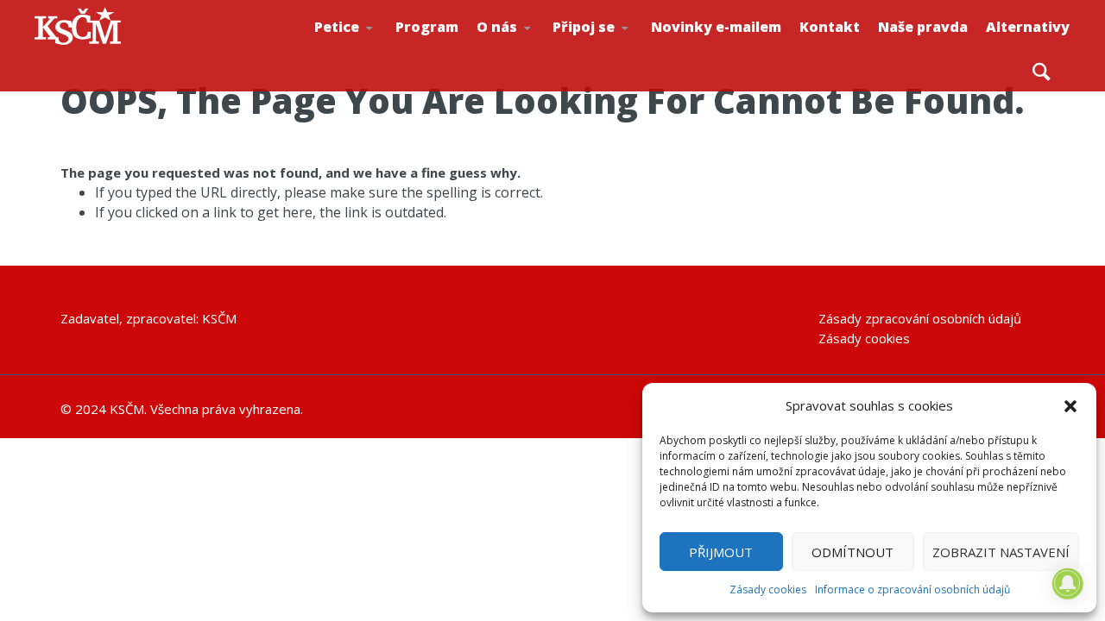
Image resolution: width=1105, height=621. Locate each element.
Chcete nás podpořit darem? (532, 47)
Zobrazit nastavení (1001, 552)
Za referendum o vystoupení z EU (372, 48)
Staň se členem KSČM (610, 52)
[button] (1070, 406)
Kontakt (829, 26)
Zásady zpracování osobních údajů (919, 318)
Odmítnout (852, 552)
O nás (497, 26)
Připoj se (583, 26)
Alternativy (1028, 26)
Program (426, 26)
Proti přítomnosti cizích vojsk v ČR (368, 46)
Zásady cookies (767, 589)
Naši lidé (536, 51)
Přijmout (721, 552)
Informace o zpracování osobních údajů (912, 589)
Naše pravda (923, 26)
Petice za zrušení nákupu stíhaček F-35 (376, 52)
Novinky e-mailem (716, 26)
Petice (336, 26)
